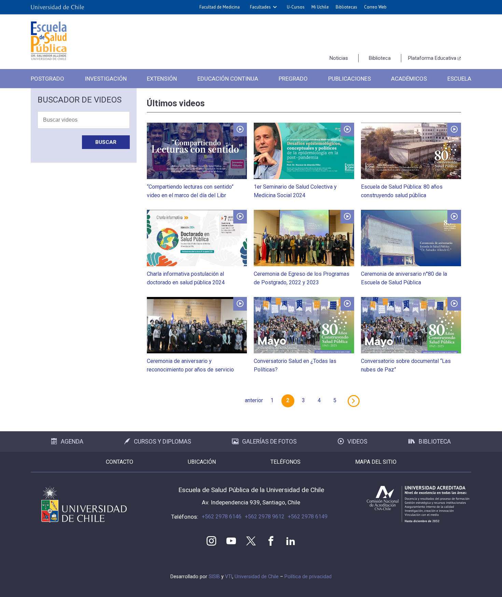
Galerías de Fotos (269, 441)
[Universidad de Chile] (57, 7)
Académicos (409, 78)
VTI (228, 576)
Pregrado (293, 78)
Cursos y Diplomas (162, 441)
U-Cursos (296, 7)
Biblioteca (380, 58)
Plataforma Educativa (432, 58)
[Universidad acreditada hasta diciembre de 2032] (418, 504)
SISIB (214, 576)
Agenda (72, 441)
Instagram (211, 541)
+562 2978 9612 (264, 516)
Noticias (339, 58)
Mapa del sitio (375, 462)
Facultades (260, 7)
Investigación (106, 78)
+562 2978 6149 (307, 516)
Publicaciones (349, 78)
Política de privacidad (308, 576)
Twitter (251, 541)
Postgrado (47, 78)
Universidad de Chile (257, 576)
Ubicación (202, 462)
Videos (357, 441)
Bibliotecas (346, 7)
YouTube (231, 541)
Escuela (459, 78)
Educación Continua (227, 78)
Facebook (271, 541)
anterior (254, 400)
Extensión (162, 78)
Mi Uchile (320, 7)
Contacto (119, 462)
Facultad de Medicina (219, 7)
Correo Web (375, 7)
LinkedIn (290, 541)
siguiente (353, 400)
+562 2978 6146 (221, 516)
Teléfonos (285, 462)
